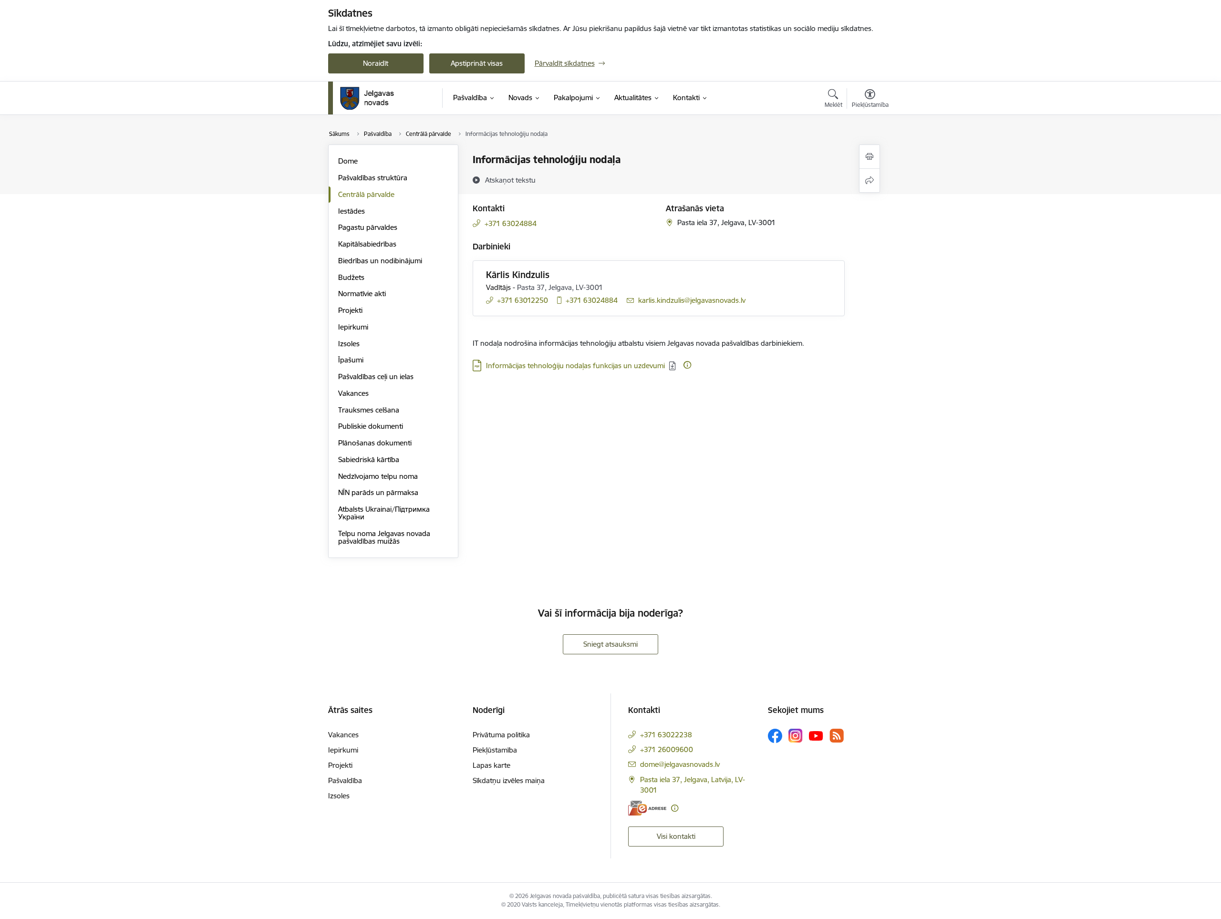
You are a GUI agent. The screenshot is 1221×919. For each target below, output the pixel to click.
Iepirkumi (353, 326)
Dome (348, 160)
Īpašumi (350, 359)
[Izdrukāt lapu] (869, 156)
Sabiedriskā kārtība (368, 459)
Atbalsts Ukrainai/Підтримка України (384, 513)
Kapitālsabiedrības (367, 243)
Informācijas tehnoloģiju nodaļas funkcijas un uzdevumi (575, 365)
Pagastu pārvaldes (367, 227)
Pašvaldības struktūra (372, 177)
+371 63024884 (511, 223)
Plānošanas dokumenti (375, 442)
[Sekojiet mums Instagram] (795, 736)
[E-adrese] (647, 808)
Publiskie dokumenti (370, 426)
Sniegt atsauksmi (610, 644)
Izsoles (349, 343)
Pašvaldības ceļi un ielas (376, 376)
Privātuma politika (501, 734)
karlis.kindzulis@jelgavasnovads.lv (691, 300)
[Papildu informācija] (687, 365)
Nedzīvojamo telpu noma (378, 476)
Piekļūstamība (495, 749)
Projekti (350, 310)
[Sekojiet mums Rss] (836, 736)
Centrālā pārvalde (366, 194)
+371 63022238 (666, 734)
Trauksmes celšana (368, 409)
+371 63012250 (522, 300)
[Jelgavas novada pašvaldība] (373, 98)
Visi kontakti (676, 836)
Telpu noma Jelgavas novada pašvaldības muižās (384, 537)
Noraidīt (375, 63)
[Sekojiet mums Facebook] (775, 736)
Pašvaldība (345, 780)
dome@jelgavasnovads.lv (680, 764)
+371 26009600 (666, 749)
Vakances (353, 393)
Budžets (351, 277)
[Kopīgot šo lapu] (869, 180)
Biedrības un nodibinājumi (380, 260)
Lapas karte (491, 765)
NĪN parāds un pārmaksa (378, 492)
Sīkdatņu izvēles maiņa (509, 780)
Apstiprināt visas (477, 63)
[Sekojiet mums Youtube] (816, 735)
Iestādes (351, 211)
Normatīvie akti (362, 293)
